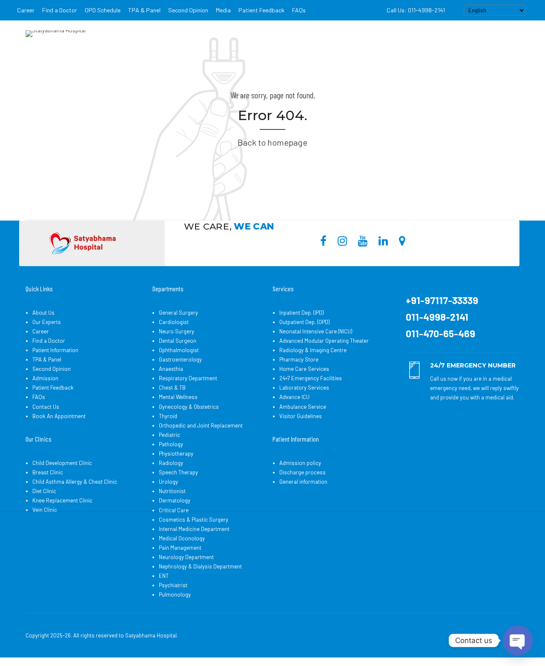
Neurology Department (186, 557)
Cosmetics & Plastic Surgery (193, 519)
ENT (164, 575)
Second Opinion (188, 10)
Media (223, 10)
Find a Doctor (59, 10)
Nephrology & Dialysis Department (200, 566)
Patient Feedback (261, 10)
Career (25, 10)
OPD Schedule (102, 10)
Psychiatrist (173, 585)
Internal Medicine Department (194, 528)
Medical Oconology (182, 538)
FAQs (299, 10)
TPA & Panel (144, 10)
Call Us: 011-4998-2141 (416, 10)
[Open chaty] (518, 640)
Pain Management (180, 547)
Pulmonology (175, 594)
